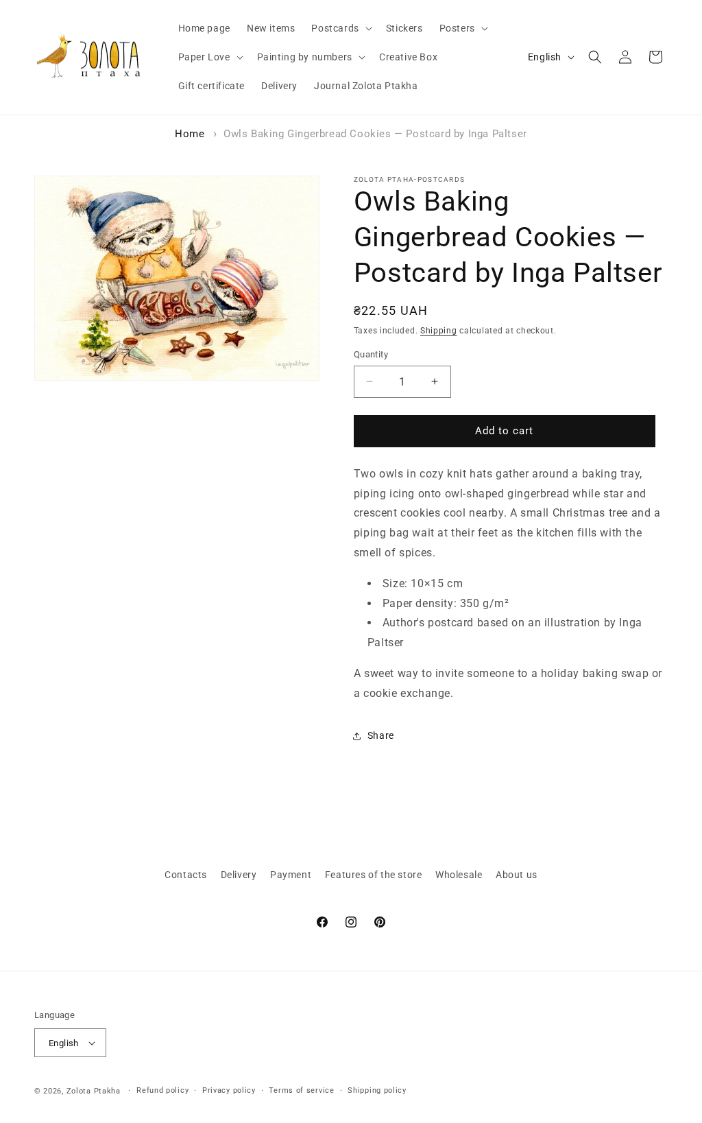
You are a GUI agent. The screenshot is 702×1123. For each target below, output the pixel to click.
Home (189, 134)
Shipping (438, 330)
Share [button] (380, 735)
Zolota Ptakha (93, 1091)
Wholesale (458, 874)
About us (516, 874)
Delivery (239, 874)
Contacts (186, 874)
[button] (340, 28)
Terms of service (301, 1090)
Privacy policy (229, 1090)
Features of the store (373, 874)
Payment (290, 874)
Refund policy (162, 1090)
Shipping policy (377, 1090)
